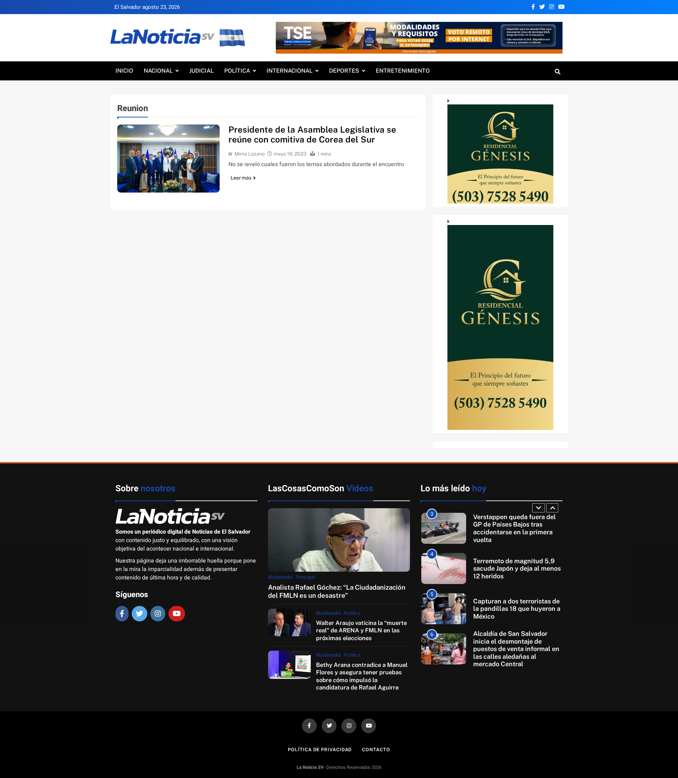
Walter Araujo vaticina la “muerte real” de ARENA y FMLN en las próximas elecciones (361, 630)
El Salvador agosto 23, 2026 (147, 7)
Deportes (344, 70)
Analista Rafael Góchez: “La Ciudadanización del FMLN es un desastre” (336, 591)
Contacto (376, 749)
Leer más (241, 178)
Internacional (290, 70)
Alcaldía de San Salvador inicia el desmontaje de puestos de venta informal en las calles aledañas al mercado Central (516, 649)
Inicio (124, 70)
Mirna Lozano (249, 154)
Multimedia (280, 577)
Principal (305, 577)
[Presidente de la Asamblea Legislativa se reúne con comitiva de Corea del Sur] (168, 158)
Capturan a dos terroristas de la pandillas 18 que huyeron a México (516, 608)
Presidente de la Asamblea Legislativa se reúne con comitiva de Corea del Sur (312, 134)
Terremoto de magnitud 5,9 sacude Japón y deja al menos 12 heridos (517, 568)
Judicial (201, 70)
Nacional (158, 70)
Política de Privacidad (320, 749)
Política (237, 70)
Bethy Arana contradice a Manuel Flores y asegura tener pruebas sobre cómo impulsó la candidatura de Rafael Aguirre (362, 676)
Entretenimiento (403, 70)
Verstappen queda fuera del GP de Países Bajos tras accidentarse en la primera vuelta (514, 528)
